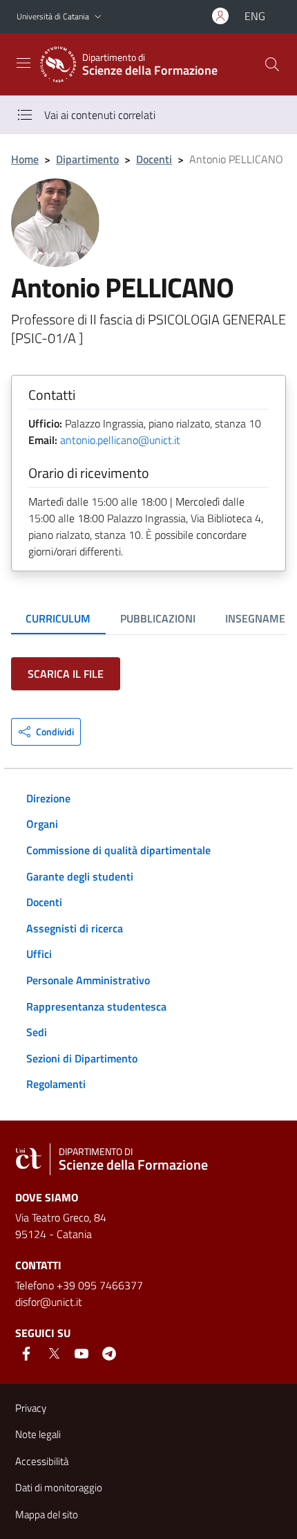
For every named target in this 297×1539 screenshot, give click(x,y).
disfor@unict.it (48, 1301)
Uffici (39, 954)
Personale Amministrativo (88, 980)
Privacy (30, 1408)
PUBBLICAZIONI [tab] (157, 618)
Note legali (38, 1434)
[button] (98, 17)
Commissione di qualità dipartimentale (118, 850)
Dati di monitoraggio (58, 1487)
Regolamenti (56, 1084)
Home (25, 159)
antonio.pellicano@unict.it (120, 440)
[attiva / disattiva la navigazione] (23, 63)
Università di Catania (53, 16)
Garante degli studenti (79, 876)
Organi (42, 823)
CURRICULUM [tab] (58, 618)
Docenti (154, 159)
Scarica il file (66, 673)
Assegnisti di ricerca (74, 928)
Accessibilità (41, 1461)
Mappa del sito (46, 1514)
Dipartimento (87, 159)
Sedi (36, 1032)
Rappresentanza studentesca (96, 1006)
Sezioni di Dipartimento (81, 1058)
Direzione (48, 798)
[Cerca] (272, 64)
